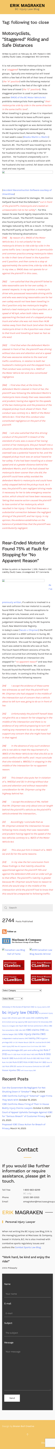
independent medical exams (15, 1038)
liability (34, 1038)
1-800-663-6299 (31, 1189)
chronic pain (18, 1018)
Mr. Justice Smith (41, 1042)
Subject (8, 1323)
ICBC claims (35, 1029)
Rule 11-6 (7, 1062)
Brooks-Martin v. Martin (35, 137)
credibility (41, 1018)
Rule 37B (11, 1066)
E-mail (7, 1303)
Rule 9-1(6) (33, 1058)
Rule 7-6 (21, 1054)
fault (23, 1026)
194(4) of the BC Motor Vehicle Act (28, 97)
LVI (15, 1042)
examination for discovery (40, 1022)
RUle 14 (28, 1062)
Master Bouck (25, 1042)
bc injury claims (42, 1007)
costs (30, 1018)
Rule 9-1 (7, 1058)
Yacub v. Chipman (28, 630)
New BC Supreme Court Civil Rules (28, 1046)
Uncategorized (28, 57)
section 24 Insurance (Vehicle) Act (31, 1066)
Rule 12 (18, 1062)
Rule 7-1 (11, 1054)
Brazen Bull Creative (23, 1426)
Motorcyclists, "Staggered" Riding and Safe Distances (25, 39)
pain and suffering (33, 1050)
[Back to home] (27, 7)
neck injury (8, 1046)
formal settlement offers (40, 1026)
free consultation (10, 1030)
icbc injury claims (32, 1034)
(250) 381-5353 (31, 1197)
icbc (22, 1030)
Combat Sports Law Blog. (28, 1247)
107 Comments (42, 572)
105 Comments (42, 57)
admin (15, 54)
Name (7, 1284)
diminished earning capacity (14, 1022)
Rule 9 (44, 1054)
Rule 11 (45, 1058)
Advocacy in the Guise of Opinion (18, 1007)
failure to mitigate (10, 1026)
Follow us (11, 931)
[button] (27, 1435)
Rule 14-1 (40, 1062)
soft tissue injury (28, 1070)
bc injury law (20, 1012)
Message (9, 1342)
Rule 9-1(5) (20, 1058)
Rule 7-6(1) (32, 1054)
